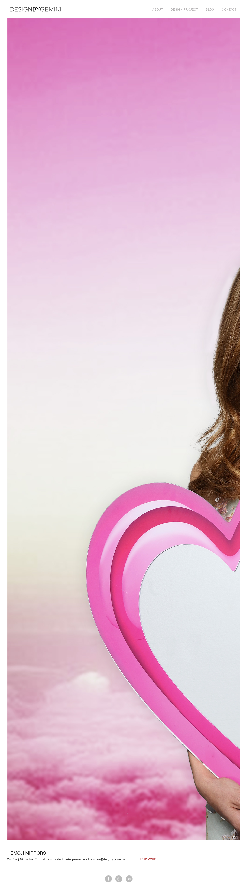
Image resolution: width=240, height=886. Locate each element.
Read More (148, 859)
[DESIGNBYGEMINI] (35, 9)
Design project (184, 9)
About (157, 9)
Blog (210, 9)
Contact (229, 9)
